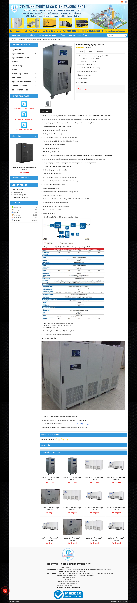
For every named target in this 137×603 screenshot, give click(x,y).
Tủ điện (15, 62)
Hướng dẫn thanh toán (68, 577)
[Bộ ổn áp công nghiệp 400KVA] (72, 526)
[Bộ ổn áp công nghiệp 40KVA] (57, 71)
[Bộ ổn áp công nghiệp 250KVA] (116, 526)
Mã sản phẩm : (83, 56)
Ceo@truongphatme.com (68, 575)
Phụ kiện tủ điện (18, 189)
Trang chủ (15, 35)
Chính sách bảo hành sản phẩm (68, 581)
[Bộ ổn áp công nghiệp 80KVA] (72, 466)
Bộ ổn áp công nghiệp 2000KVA (94, 478)
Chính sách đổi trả (68, 579)
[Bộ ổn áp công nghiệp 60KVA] (50, 466)
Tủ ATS (14, 70)
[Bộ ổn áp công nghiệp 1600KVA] (116, 466)
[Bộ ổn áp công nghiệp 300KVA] (94, 526)
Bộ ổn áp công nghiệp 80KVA (72, 478)
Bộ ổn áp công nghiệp (20, 58)
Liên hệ (62, 35)
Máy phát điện (17, 66)
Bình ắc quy (16, 78)
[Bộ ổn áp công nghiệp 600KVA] (116, 496)
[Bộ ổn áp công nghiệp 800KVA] (94, 496)
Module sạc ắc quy (19, 86)
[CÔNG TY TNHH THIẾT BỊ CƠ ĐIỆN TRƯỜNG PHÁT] (68, 32)
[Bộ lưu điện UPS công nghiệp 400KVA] (24, 153)
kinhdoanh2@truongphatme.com (85, 424)
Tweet (90, 51)
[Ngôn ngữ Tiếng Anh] (126, 2)
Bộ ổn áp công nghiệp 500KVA (50, 539)
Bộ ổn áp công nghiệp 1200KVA (50, 509)
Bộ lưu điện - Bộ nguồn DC (21, 197)
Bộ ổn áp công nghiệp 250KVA (116, 539)
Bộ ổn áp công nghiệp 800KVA (94, 509)
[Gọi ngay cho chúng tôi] (5, 591)
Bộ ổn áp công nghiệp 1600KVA (116, 478)
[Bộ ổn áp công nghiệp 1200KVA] (50, 496)
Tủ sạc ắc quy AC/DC (20, 74)
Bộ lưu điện (16, 50)
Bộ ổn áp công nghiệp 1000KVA (72, 509)
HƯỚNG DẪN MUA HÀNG (47, 35)
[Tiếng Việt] (122, 2)
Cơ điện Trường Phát (19, 195)
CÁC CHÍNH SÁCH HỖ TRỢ (78, 35)
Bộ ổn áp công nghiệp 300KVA (94, 539)
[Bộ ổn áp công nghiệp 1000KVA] (72, 496)
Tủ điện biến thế (18, 192)
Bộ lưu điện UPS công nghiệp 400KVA (24, 169)
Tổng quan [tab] (45, 111)
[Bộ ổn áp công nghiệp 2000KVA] (94, 466)
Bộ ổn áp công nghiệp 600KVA (116, 509)
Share (80, 51)
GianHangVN (123, 601)
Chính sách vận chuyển (64, 585)
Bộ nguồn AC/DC (18, 54)
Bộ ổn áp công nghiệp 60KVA (50, 478)
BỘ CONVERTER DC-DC (20, 90)
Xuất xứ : (85, 58)
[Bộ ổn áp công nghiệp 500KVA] (50, 526)
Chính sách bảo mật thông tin (68, 583)
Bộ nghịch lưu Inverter (21, 82)
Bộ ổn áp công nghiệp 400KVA (72, 539)
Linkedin (101, 51)
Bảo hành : (84, 61)
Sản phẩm (29, 35)
